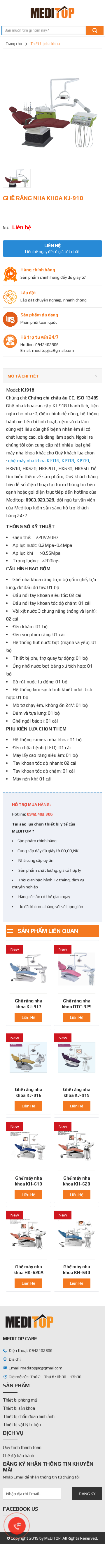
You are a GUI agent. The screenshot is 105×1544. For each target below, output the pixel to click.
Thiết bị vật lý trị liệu (22, 1424)
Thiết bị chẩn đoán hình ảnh (29, 1416)
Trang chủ (14, 44)
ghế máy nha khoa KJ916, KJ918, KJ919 (48, 460)
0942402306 (102, 12)
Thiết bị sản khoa (19, 1408)
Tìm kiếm (95, 30)
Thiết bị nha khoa (45, 44)
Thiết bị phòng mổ (20, 1399)
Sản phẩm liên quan (48, 930)
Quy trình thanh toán (22, 1447)
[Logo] (52, 12)
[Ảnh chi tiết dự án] (52, 110)
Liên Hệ (28, 1017)
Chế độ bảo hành (18, 1455)
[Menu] (5, 12)
